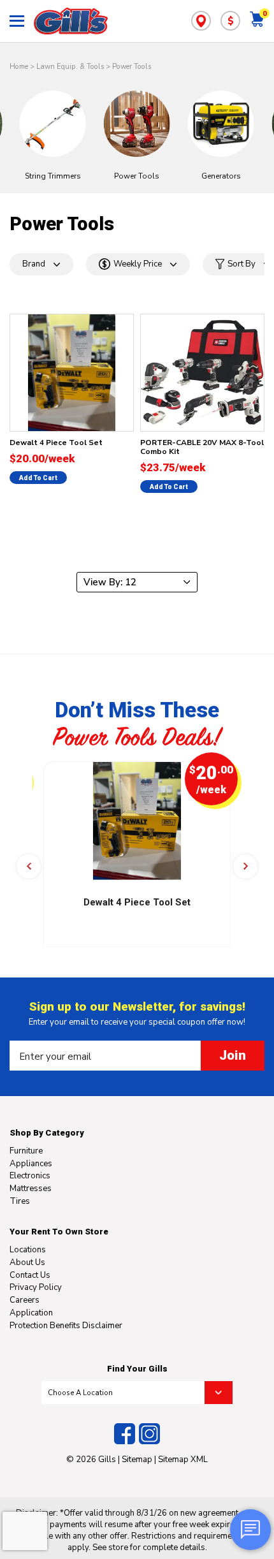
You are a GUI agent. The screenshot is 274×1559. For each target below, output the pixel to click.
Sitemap (137, 1459)
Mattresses (31, 1188)
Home (19, 66)
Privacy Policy (36, 1287)
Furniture (26, 1151)
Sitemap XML (183, 1459)
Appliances (31, 1163)
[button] (29, 866)
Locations (28, 1249)
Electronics (30, 1176)
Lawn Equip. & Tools (70, 66)
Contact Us (30, 1275)
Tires (20, 1201)
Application (31, 1313)
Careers (25, 1300)
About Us (27, 1262)
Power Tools (131, 66)
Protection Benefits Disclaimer (66, 1325)
